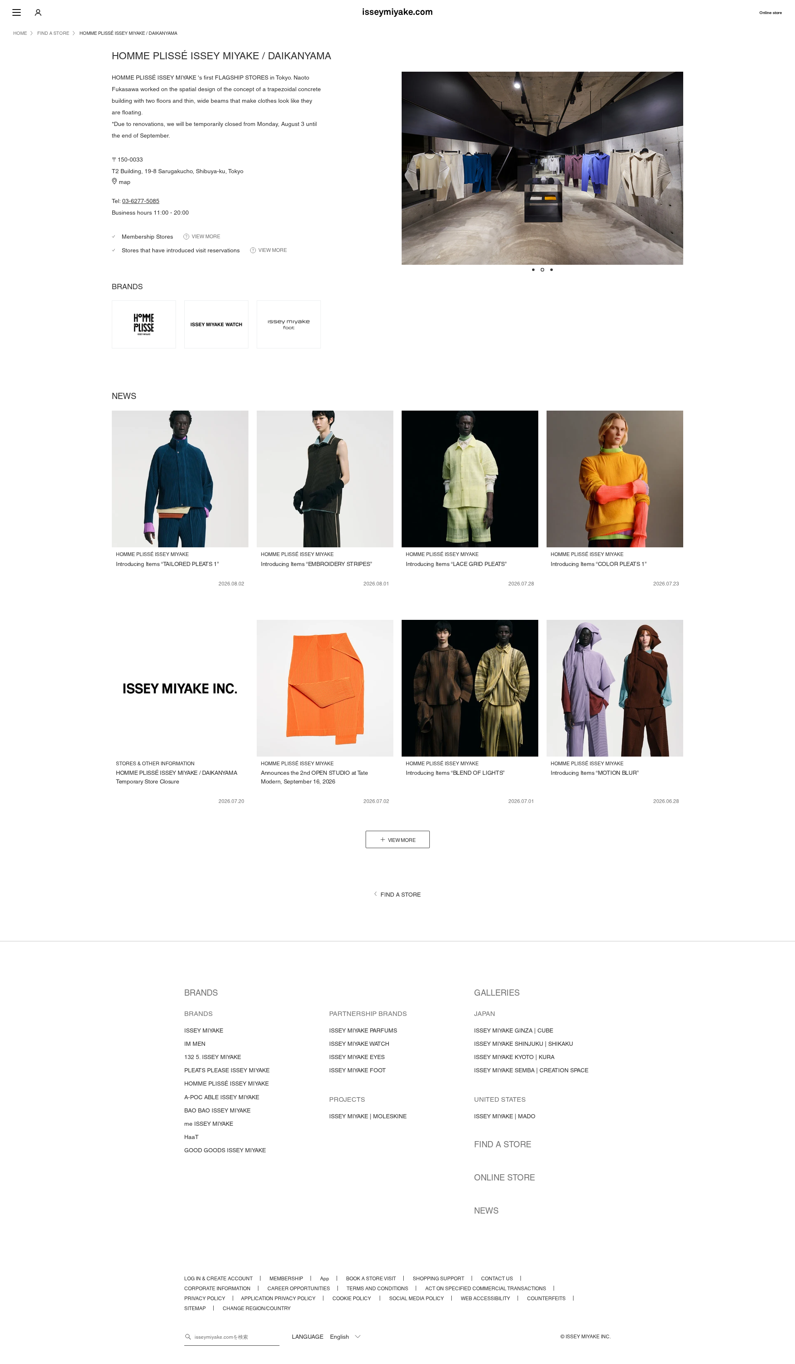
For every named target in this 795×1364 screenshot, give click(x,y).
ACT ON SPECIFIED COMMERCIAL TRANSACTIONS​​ (485, 1288)
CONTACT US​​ (497, 1279)
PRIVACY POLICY (204, 1298)
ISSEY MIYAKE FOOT (357, 1070)
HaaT (191, 1137)
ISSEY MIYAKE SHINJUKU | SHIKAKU (523, 1043)
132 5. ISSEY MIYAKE (212, 1057)
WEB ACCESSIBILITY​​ (485, 1298)
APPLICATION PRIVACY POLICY (278, 1298)
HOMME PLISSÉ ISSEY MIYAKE (226, 1083)
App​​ (324, 1279)
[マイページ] (38, 12)
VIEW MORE (206, 236)
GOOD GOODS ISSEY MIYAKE (225, 1150)
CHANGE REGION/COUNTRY (257, 1308)
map (124, 182)
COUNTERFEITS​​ (546, 1298)
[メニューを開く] (16, 12)
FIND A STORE (502, 1144)
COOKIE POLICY (352, 1298)
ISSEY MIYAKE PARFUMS (363, 1030)
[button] (533, 270)
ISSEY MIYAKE (203, 1030)
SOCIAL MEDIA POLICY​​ (416, 1298)
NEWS (486, 1211)
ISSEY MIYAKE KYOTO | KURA (514, 1057)
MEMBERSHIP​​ (286, 1279)
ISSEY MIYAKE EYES (357, 1057)
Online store (770, 12)
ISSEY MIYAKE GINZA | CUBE (513, 1030)
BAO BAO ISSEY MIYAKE (217, 1110)
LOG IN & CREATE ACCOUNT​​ (218, 1279)
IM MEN (194, 1043)
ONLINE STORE (504, 1178)
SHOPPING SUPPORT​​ (438, 1279)
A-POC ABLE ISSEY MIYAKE (221, 1097)
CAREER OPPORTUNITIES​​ (298, 1288)
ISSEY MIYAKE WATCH (359, 1043)
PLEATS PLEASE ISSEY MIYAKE (227, 1070)
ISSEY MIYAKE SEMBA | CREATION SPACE (531, 1070)
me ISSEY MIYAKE (208, 1123)
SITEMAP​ (195, 1308)
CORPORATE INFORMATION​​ (217, 1288)
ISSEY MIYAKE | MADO (504, 1116)
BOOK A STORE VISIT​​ (371, 1279)
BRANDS (201, 993)
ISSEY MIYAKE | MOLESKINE (368, 1116)
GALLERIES (497, 993)
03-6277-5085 (140, 201)
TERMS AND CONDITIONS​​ (377, 1288)
